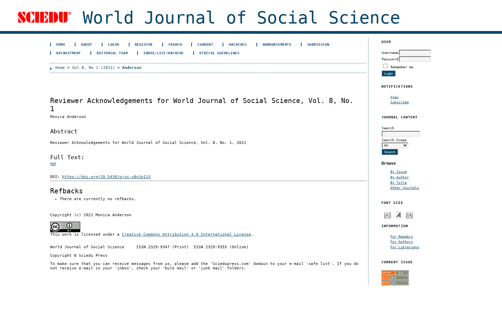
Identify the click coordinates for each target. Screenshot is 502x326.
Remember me (402, 67)
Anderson (131, 67)
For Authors (401, 241)
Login (113, 44)
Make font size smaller (387, 215)
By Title (398, 182)
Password (390, 59)
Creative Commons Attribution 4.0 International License (186, 234)
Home (60, 44)
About (86, 44)
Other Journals (404, 188)
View (394, 97)
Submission (318, 44)
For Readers (401, 236)
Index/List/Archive (163, 53)
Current (205, 44)
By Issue (398, 171)
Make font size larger (409, 215)
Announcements (277, 44)
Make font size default (398, 215)
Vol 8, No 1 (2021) (93, 67)
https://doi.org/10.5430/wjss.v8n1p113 (106, 177)
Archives (238, 44)
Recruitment (68, 53)
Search (175, 44)
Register (144, 44)
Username (390, 52)
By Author (399, 177)
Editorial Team (112, 53)
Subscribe (399, 102)
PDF (53, 164)
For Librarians (404, 247)
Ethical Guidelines (219, 53)
